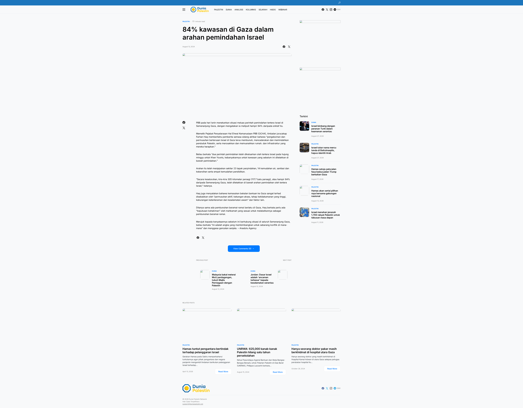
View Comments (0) (242, 248)
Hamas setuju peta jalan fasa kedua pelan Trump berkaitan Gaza (323, 172)
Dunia (214, 271)
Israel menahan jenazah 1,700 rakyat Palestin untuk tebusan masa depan (325, 215)
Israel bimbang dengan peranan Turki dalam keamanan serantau (323, 129)
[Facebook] (323, 9)
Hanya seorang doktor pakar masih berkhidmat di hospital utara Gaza (314, 350)
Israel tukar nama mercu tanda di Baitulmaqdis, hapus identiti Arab (323, 150)
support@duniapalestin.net (193, 404)
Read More (223, 371)
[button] (339, 3)
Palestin (186, 21)
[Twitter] (327, 9)
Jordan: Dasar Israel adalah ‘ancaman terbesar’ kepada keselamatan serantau (262, 278)
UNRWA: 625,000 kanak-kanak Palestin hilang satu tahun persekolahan (257, 352)
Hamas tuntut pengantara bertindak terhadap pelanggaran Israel (205, 350)
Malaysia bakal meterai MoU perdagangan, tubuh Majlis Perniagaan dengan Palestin (224, 280)
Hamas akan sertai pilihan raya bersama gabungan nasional (324, 193)
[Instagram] (331, 9)
